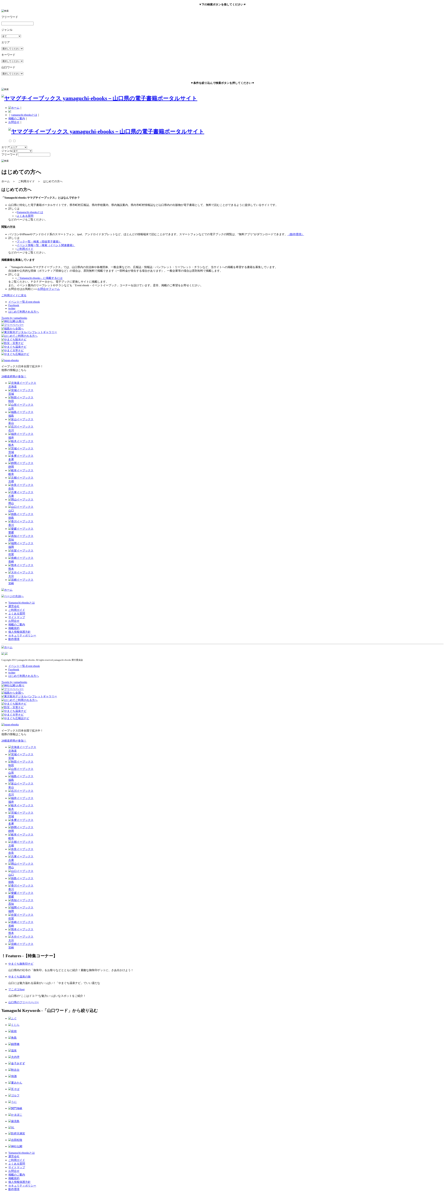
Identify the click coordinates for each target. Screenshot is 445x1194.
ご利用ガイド (25, 248)
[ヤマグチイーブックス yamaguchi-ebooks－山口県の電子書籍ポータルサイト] (99, 98)
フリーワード (9, 154)
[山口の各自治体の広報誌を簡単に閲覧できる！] (15, 354)
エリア (5, 147)
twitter (11, 308)
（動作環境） (295, 234)
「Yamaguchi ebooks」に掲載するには (40, 278)
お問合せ (13, 122)
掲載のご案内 (16, 118)
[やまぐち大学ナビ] (12, 350)
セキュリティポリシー (22, 635)
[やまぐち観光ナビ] (13, 339)
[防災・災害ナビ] (12, 343)
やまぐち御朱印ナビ (20, 963)
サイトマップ (16, 617)
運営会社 (13, 606)
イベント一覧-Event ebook (24, 301)
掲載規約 (13, 628)
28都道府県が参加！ (13, 376)
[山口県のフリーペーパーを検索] (12, 324)
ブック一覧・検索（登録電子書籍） (39, 241)
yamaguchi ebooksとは (24, 114)
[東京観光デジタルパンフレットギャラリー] (29, 332)
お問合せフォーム (49, 288)
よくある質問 (25, 215)
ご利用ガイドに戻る (13, 295)
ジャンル (7, 150)
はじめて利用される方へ (23, 311)
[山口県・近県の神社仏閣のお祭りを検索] (13, 321)
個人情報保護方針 (19, 631)
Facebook (13, 305)
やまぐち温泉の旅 (19, 976)
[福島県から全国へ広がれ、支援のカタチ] (12, 328)
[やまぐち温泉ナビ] (13, 346)
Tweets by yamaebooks (14, 317)
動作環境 (13, 639)
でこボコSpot (16, 989)
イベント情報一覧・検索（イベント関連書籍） (46, 245)
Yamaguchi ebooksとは (30, 212)
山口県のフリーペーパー (23, 1002)
